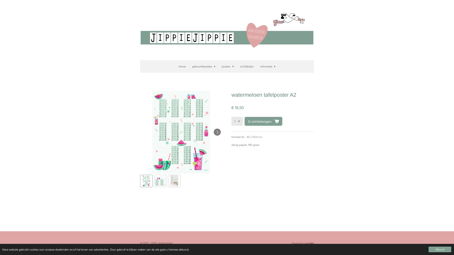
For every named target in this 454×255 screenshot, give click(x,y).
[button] (146, 181)
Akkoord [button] (440, 249)
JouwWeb (309, 243)
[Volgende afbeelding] (217, 132)
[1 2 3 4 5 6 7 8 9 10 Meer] (237, 121)
